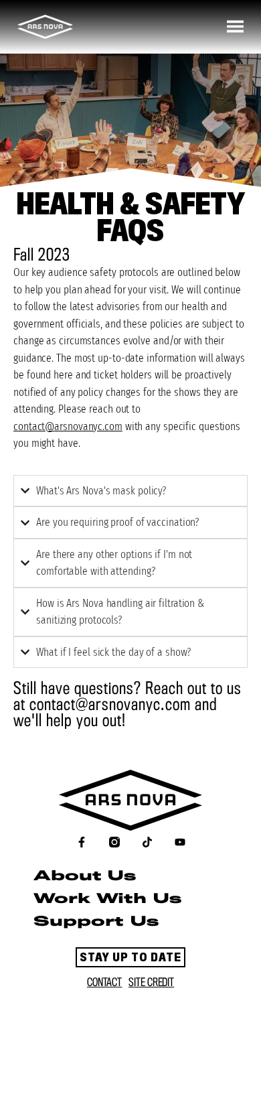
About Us (84, 876)
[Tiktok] (147, 842)
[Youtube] (180, 842)
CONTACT (104, 982)
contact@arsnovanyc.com (67, 426)
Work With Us (107, 899)
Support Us (96, 922)
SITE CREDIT (151, 982)
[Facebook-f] (81, 842)
